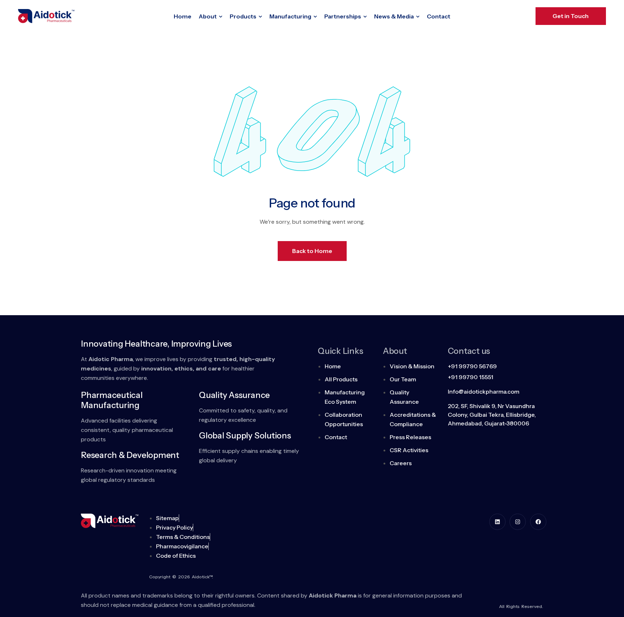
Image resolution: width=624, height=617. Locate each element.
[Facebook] (538, 522)
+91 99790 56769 (472, 366)
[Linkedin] (497, 522)
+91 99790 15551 (470, 377)
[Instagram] (518, 522)
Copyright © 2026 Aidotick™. (181, 576)
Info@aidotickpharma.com (483, 391)
